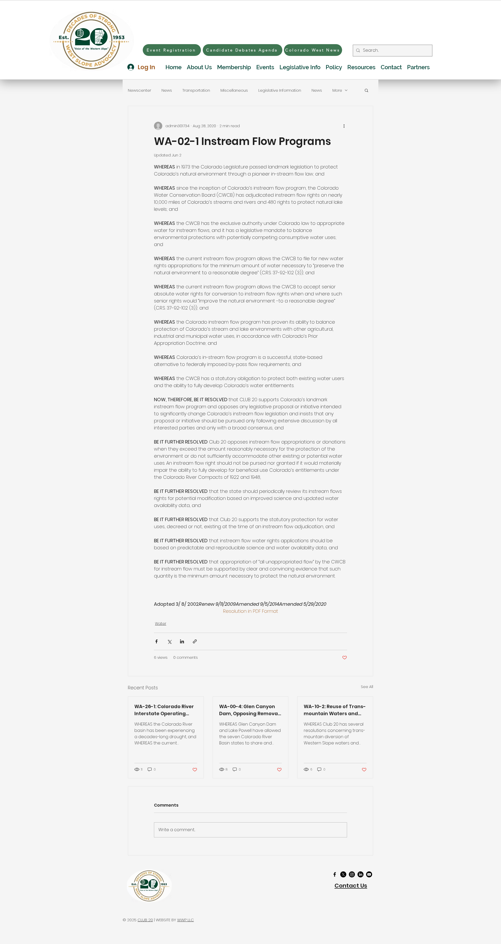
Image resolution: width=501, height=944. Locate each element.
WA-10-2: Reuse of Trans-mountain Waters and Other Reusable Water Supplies (335, 710)
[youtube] (360, 874)
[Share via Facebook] (156, 641)
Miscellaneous (234, 90)
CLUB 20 (145, 920)
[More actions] (344, 126)
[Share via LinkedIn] (182, 641)
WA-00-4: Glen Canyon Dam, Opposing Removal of (249, 710)
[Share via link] (194, 641)
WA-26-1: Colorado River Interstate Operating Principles (164, 710)
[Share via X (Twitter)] (169, 641)
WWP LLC (185, 920)
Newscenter (139, 90)
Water (160, 623)
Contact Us (351, 886)
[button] (366, 90)
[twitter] (343, 874)
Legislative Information (279, 90)
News (167, 90)
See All (367, 686)
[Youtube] (369, 874)
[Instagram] (352, 874)
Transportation (196, 90)
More (337, 90)
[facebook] (335, 874)
